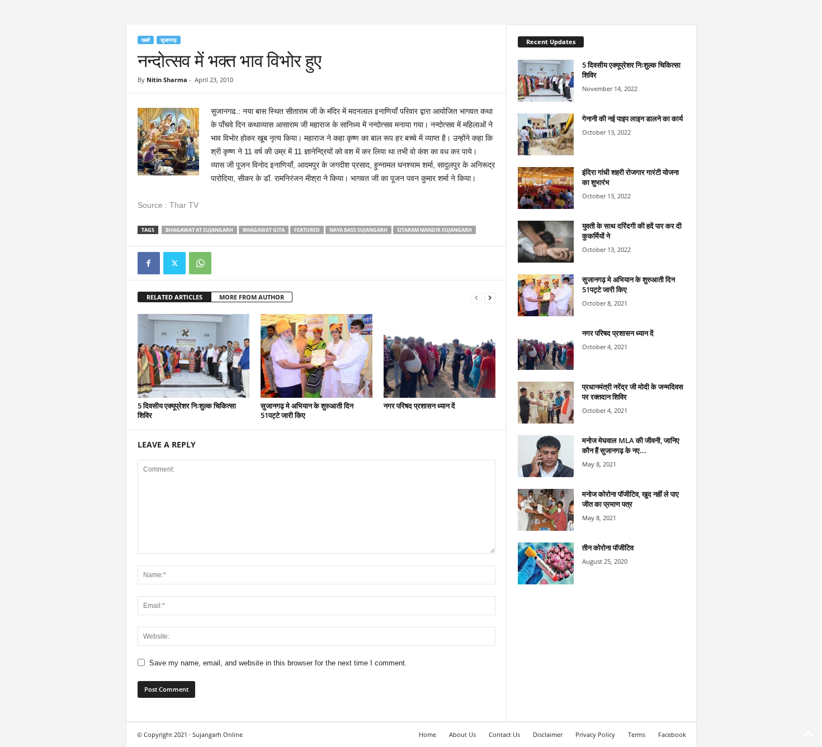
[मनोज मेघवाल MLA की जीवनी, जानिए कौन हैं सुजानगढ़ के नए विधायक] (546, 456)
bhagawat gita (264, 230)
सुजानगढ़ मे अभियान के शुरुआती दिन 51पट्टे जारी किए (307, 410)
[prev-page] (476, 297)
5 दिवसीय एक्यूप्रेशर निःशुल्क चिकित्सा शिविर (187, 410)
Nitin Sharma (167, 79)
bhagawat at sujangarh (199, 230)
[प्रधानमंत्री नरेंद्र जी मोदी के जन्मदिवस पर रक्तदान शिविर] (546, 403)
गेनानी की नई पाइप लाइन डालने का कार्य (632, 118)
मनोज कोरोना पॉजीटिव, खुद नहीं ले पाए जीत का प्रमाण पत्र (630, 499)
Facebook (672, 734)
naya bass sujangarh (358, 230)
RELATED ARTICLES (174, 297)
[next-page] (489, 297)
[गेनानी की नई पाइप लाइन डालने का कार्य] (546, 134)
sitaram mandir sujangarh (434, 230)
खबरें (145, 40)
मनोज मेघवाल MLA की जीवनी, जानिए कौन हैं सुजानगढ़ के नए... (630, 445)
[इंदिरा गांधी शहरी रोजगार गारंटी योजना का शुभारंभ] (546, 188)
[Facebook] (149, 263)
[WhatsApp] (200, 263)
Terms (636, 734)
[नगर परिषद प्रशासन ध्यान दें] (439, 356)
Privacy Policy (595, 734)
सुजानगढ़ (168, 40)
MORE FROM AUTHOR (251, 297)
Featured (307, 230)
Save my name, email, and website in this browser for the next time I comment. (278, 663)
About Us (462, 734)
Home (427, 734)
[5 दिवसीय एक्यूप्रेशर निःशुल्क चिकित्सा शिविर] (193, 356)
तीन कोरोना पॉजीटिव (608, 548)
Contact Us (504, 734)
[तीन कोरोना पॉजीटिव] (546, 563)
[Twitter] (174, 263)
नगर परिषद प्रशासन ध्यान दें (419, 406)
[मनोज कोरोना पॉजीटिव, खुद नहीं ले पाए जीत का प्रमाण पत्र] (546, 510)
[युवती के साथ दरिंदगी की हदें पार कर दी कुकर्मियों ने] (546, 242)
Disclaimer (548, 734)
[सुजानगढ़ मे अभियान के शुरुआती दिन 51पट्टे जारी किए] (316, 356)
